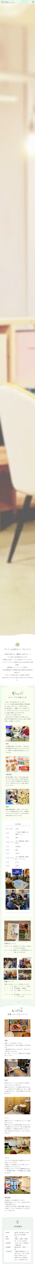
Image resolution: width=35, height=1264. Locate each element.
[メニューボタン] (33, 2)
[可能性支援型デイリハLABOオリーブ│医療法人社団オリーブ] (8, 2)
